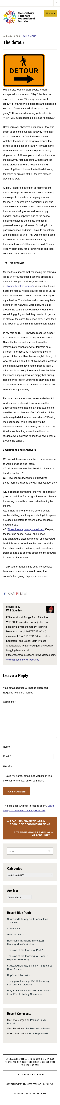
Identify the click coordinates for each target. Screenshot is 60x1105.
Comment (9, 701)
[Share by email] (25, 593)
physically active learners (20, 286)
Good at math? (15, 934)
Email (7, 756)
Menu (52, 13)
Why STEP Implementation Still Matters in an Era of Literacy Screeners (29, 992)
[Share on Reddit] (13, 593)
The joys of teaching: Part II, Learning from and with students (28, 982)
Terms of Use (39, 1093)
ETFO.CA (19, 1074)
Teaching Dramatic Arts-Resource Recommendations (30, 823)
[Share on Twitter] (8, 593)
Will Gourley (30, 36)
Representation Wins (18, 975)
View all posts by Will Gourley (22, 659)
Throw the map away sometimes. (26, 529)
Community (13, 928)
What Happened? (38, 1033)
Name (7, 746)
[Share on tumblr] (21, 593)
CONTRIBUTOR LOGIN (35, 1074)
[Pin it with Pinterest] (17, 593)
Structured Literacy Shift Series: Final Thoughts (28, 920)
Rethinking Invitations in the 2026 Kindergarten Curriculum (25, 942)
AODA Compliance (22, 1093)
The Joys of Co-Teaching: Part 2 (25, 950)
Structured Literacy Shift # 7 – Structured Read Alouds (29, 967)
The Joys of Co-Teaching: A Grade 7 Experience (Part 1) (27, 957)
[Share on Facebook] (4, 593)
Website (7, 766)
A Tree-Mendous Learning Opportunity (32, 834)
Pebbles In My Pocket (38, 1028)
